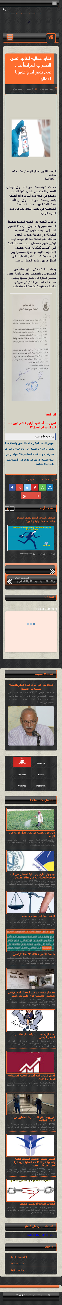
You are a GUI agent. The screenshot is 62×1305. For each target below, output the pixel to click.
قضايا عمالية (17, 89)
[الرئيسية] (51, 38)
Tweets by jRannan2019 (41, 1235)
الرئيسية (30, 89)
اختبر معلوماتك (19, 1257)
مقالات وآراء (18, 1270)
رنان (30, 21)
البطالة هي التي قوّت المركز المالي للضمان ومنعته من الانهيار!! (31, 686)
